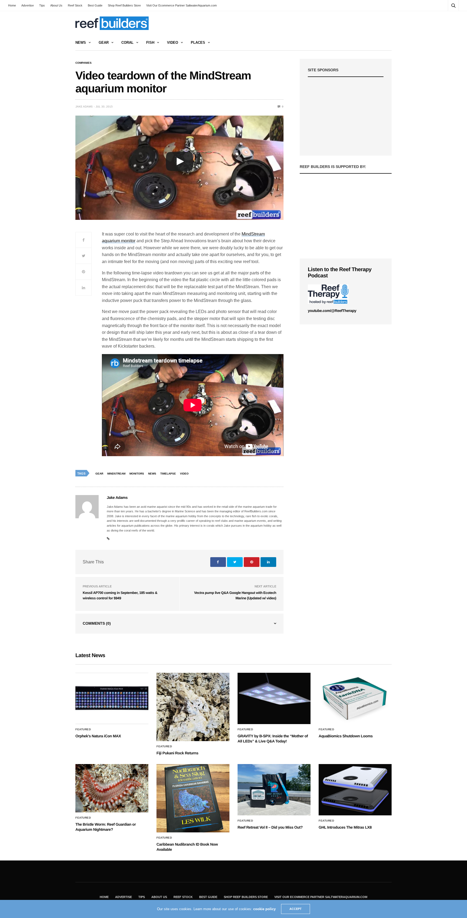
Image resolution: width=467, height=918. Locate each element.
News (80, 43)
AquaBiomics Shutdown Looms (346, 736)
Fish (150, 43)
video (184, 473)
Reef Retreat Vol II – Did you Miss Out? (270, 827)
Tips (42, 5)
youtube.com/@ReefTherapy (332, 310)
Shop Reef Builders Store (124, 5)
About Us (56, 5)
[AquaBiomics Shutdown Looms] (355, 698)
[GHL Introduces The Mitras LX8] (355, 789)
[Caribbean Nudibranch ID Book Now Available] (192, 798)
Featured (83, 729)
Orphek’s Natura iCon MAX (98, 736)
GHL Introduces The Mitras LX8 (345, 827)
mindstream (116, 473)
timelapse (168, 473)
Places (198, 43)
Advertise (27, 5)
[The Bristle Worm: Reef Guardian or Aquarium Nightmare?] (111, 788)
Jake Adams (84, 106)
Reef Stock (75, 5)
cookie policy (264, 909)
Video (172, 43)
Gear (104, 43)
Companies (83, 63)
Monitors (136, 473)
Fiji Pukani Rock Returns (177, 753)
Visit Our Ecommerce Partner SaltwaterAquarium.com (181, 5)
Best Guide (95, 5)
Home (12, 5)
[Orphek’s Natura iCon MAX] (111, 698)
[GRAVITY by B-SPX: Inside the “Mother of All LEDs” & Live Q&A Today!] (274, 698)
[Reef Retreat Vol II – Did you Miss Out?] (274, 789)
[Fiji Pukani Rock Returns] (192, 707)
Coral (127, 43)
